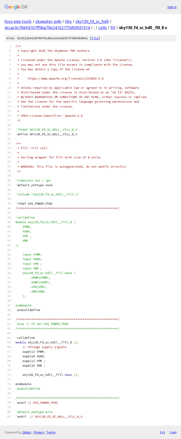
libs (68, 21)
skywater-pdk (48, 21)
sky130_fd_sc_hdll (92, 21)
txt (162, 432)
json (173, 432)
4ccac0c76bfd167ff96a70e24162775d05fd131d (47, 27)
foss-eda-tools (18, 21)
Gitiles (26, 432)
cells (102, 27)
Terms (51, 432)
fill (113, 27)
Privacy (39, 432)
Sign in (172, 7)
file (94, 38)
